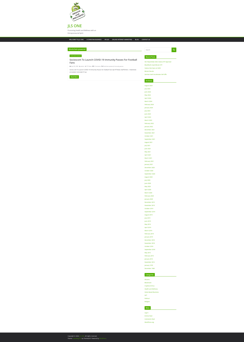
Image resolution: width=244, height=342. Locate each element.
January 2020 (149, 199)
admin (82, 66)
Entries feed (148, 316)
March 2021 (148, 158)
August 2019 (148, 215)
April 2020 (148, 189)
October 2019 (149, 208)
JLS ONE (75, 25)
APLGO (107, 39)
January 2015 (149, 259)
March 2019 (148, 230)
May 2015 (148, 253)
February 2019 (149, 234)
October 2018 (149, 246)
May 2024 (148, 95)
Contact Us (146, 39)
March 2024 (148, 101)
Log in (146, 313)
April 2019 (148, 227)
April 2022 (148, 117)
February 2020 (149, 196)
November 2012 (150, 262)
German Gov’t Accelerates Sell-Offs (156, 74)
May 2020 (148, 186)
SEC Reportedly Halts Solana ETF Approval (158, 62)
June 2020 (148, 183)
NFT (146, 295)
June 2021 (148, 149)
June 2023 (148, 114)
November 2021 (150, 133)
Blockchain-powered (108, 66)
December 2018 (150, 240)
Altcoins (147, 279)
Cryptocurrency (149, 286)
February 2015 (149, 256)
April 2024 (148, 98)
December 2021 (150, 130)
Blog (137, 39)
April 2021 (148, 155)
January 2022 (149, 126)
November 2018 (150, 243)
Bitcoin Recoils (149, 71)
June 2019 (148, 221)
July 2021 (147, 145)
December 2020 (150, 167)
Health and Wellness (151, 289)
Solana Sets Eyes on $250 (153, 68)
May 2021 (148, 152)
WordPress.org (149, 322)
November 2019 (150, 205)
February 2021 (149, 161)
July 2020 (147, 180)
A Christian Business (94, 39)
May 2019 (148, 224)
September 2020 (150, 174)
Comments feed (150, 319)
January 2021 (149, 164)
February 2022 (149, 123)
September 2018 (150, 249)
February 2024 (149, 104)
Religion (147, 301)
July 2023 (147, 111)
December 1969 (150, 268)
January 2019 (149, 237)
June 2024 (148, 92)
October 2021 (149, 136)
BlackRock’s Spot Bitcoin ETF (153, 65)
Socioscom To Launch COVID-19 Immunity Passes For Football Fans (103, 61)
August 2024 (148, 85)
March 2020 (148, 193)
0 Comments (97, 66)
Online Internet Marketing (122, 39)
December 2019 (150, 202)
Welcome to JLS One (76, 39)
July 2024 (147, 89)
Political (147, 298)
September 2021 (150, 139)
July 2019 (147, 218)
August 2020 (148, 177)
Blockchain (148, 283)
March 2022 (148, 120)
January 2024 (149, 108)
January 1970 (149, 265)
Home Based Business (75, 55)
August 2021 (148, 142)
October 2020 (149, 171)
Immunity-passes (118, 66)
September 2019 (150, 212)
